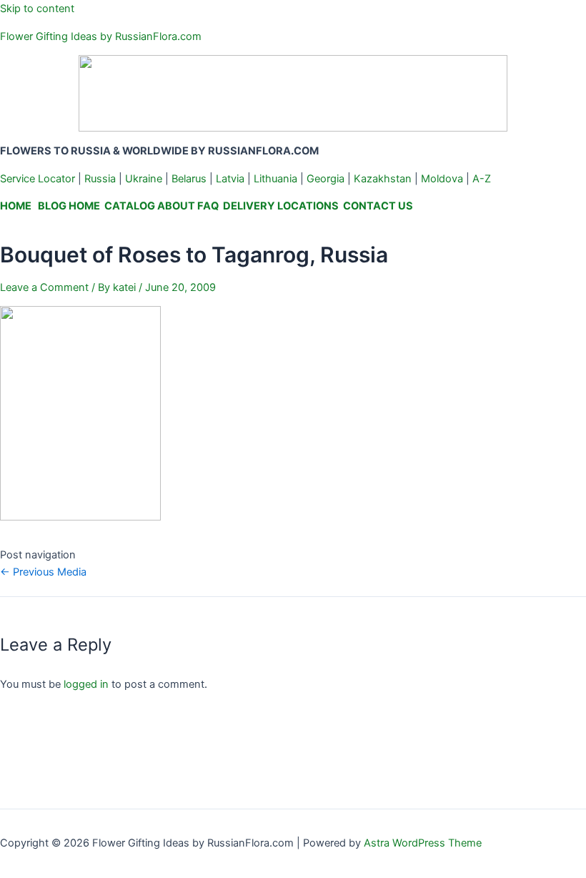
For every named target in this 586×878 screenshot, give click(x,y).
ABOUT (176, 205)
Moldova (442, 178)
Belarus (189, 178)
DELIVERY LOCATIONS (281, 205)
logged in (86, 684)
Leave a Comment (44, 287)
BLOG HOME (69, 205)
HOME (15, 205)
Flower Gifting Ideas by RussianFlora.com (101, 36)
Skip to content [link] (37, 8)
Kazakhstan (383, 178)
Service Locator (37, 178)
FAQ (208, 205)
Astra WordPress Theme (423, 843)
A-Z (481, 178)
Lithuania (275, 178)
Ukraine (143, 178)
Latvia (230, 178)
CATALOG (129, 205)
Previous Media (43, 572)
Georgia (325, 178)
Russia (100, 178)
